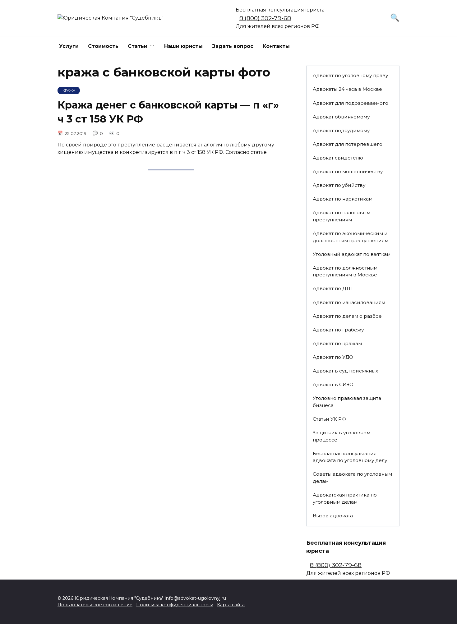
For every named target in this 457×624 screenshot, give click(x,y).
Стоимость (103, 46)
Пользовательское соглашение (95, 605)
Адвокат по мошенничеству (348, 171)
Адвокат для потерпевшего (347, 144)
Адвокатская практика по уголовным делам (345, 498)
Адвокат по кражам (337, 343)
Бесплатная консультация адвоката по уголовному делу (350, 457)
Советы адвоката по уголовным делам (352, 477)
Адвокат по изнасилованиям (349, 302)
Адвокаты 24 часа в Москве (347, 89)
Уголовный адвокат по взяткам (351, 254)
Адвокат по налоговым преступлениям (341, 216)
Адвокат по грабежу (338, 330)
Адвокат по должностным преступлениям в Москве (345, 271)
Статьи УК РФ (329, 419)
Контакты (276, 46)
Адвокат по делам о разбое (347, 316)
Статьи (137, 46)
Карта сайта (231, 605)
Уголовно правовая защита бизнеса (347, 401)
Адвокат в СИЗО (333, 384)
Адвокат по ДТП (333, 288)
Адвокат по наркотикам (342, 199)
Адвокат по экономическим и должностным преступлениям (350, 236)
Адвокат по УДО (333, 357)
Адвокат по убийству (339, 185)
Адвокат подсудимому (341, 130)
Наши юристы (183, 46)
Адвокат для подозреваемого (350, 103)
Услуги (69, 46)
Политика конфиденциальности (174, 605)
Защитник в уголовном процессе (341, 436)
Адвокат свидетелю (338, 158)
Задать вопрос (232, 46)
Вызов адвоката (333, 516)
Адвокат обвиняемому (341, 117)
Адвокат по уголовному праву (350, 75)
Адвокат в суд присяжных (345, 371)
